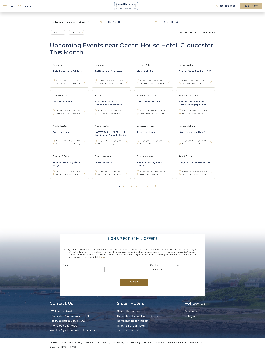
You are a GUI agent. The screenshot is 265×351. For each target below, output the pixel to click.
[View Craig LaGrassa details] (127, 173)
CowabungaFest (62, 101)
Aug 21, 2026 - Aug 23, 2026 (68, 110)
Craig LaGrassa (103, 162)
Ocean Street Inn (128, 330)
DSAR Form (196, 342)
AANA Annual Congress (108, 71)
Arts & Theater (60, 126)
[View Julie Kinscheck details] (169, 142)
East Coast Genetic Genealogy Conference (108, 103)
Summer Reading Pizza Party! (66, 164)
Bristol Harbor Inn (128, 311)
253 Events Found (187, 32)
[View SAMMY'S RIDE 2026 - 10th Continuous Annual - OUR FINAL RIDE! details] (127, 142)
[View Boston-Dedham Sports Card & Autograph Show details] (211, 112)
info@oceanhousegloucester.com (79, 330)
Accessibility (119, 342)
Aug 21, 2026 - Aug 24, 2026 (194, 80)
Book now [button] (251, 6)
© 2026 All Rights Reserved (63, 347)
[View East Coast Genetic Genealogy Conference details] (127, 112)
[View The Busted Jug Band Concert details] (169, 173)
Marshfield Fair (145, 71)
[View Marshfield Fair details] (169, 81)
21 (144, 186)
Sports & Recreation (147, 95)
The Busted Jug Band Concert (149, 164)
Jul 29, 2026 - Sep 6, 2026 (67, 80)
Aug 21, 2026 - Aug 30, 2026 (152, 80)
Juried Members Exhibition (68, 71)
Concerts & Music (145, 126)
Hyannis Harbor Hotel (131, 325)
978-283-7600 (68, 325)
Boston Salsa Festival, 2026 (195, 71)
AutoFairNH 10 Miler (148, 101)
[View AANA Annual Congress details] (127, 81)
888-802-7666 (227, 6)
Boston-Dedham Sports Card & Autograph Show (193, 103)
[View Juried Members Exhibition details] (85, 81)
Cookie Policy (133, 342)
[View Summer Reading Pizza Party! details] (85, 173)
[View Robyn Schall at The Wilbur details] (211, 173)
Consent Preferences (177, 342)
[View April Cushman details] (85, 142)
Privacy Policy (103, 342)
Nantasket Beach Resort (132, 320)
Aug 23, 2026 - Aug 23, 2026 (152, 110)
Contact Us (61, 303)
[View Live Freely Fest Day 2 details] (211, 142)
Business (57, 65)
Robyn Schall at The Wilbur (195, 162)
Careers (53, 342)
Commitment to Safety (71, 342)
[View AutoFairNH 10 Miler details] (169, 112)
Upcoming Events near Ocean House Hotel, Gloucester (131, 49)
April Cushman (61, 132)
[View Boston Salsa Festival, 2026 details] (211, 81)
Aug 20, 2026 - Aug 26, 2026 (110, 80)
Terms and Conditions (153, 342)
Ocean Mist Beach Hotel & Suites (138, 316)
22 (148, 186)
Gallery (28, 6)
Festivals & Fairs (145, 65)
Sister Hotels (130, 303)
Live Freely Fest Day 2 (192, 132)
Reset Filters (208, 32)
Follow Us (195, 303)
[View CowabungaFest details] (85, 112)
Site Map (89, 342)
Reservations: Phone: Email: (75, 321)
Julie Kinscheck (146, 132)
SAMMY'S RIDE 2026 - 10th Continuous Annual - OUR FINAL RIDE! (110, 134)
